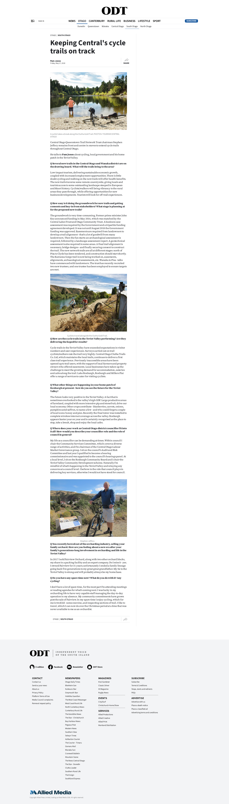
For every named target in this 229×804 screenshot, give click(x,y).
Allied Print (102, 721)
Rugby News (103, 692)
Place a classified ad (139, 709)
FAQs (133, 692)
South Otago (132, 26)
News (72, 21)
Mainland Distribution (107, 725)
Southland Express (72, 778)
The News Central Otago (75, 760)
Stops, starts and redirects (141, 689)
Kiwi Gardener (104, 682)
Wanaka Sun (70, 750)
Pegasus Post (70, 725)
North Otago (145, 26)
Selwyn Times (70, 735)
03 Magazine (103, 689)
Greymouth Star (71, 692)
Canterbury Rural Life (73, 710)
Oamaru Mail (70, 746)
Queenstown (93, 26)
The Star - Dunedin (72, 764)
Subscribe (191, 20)
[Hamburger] (32, 21)
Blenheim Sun (70, 685)
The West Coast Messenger (75, 699)
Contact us (36, 682)
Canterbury (97, 21)
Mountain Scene (71, 757)
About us (35, 689)
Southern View (71, 732)
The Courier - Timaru (73, 742)
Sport (157, 21)
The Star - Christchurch (74, 717)
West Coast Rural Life (73, 703)
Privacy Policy (37, 692)
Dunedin (81, 26)
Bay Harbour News (72, 721)
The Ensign (69, 775)
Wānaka (105, 26)
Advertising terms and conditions (144, 712)
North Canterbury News (74, 707)
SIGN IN (41, 21)
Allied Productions (105, 714)
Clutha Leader (70, 767)
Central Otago (117, 26)
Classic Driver (103, 685)
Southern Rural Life (73, 771)
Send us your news (39, 685)
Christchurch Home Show (108, 705)
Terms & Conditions (139, 685)
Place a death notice (139, 705)
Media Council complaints (42, 699)
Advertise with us (138, 701)
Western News (70, 728)
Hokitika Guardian (72, 696)
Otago (82, 21)
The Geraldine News (73, 714)
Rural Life (114, 21)
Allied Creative (104, 718)
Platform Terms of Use (41, 696)
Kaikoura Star (70, 689)
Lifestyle (144, 21)
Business (129, 21)
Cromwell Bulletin (72, 753)
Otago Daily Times (72, 682)
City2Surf (102, 701)
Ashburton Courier (72, 739)
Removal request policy (41, 703)
